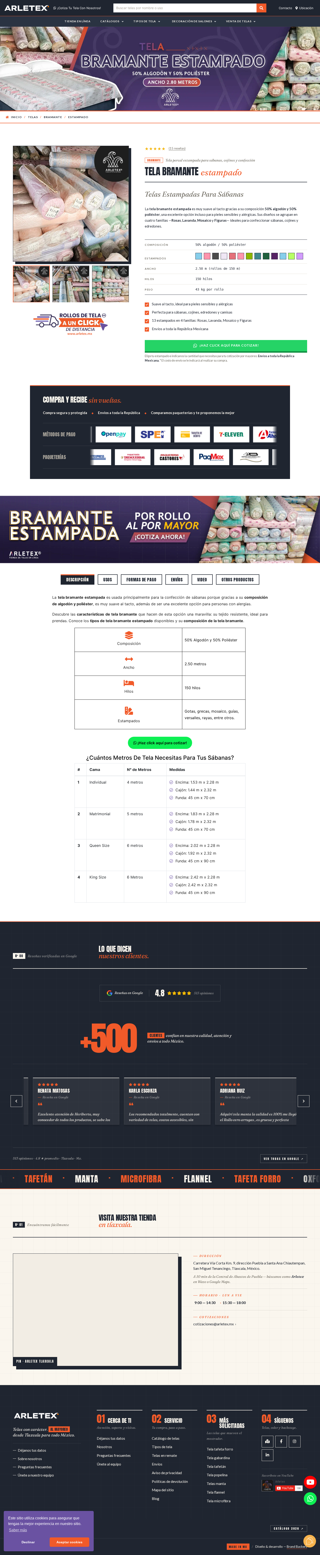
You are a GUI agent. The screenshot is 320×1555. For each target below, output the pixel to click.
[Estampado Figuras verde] (266, 256)
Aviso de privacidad (167, 1461)
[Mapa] (267, 1430)
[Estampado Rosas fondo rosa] (207, 256)
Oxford (261, 1168)
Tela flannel (216, 1481)
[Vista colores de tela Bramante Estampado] (70, 284)
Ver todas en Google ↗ (284, 1147)
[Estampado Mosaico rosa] (241, 256)
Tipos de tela (162, 1435)
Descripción (77, 568)
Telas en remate (164, 1444)
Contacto (285, 8)
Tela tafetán (216, 1455)
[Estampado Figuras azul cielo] (283, 256)
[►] (303, 1090)
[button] (24, 524)
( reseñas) (177, 148)
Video (202, 568)
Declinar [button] (28, 1542)
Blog (155, 1487)
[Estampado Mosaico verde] (249, 256)
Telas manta (216, 1472)
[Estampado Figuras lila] (300, 256)
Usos (107, 568)
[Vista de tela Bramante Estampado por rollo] (110, 284)
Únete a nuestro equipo (36, 1464)
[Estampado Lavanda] (224, 256)
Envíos (177, 568)
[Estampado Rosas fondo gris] (215, 256)
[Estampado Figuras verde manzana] (291, 256)
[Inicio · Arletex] (36, 1404)
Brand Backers (297, 1535)
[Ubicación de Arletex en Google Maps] (95, 1298)
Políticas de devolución (170, 1470)
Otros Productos (238, 568)
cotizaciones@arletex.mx (213, 1312)
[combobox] (185, 8)
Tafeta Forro (202, 1168)
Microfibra (85, 1168)
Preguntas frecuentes (35, 1456)
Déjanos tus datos (32, 1439)
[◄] (16, 1090)
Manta (31, 1168)
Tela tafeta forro (220, 1438)
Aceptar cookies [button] (69, 1542)
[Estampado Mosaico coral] (232, 256)
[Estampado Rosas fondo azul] (198, 256)
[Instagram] (295, 1430)
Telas (33, 117)
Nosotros (104, 1435)
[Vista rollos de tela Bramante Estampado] (31, 284)
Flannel (142, 1168)
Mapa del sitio (163, 1479)
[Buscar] (262, 8)
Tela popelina (217, 1464)
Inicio (16, 117)
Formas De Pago (141, 568)
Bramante (53, 117)
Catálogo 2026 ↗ (289, 1517)
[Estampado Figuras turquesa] (257, 256)
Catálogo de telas (165, 1427)
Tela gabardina (218, 1446)
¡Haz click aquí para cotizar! (229, 345)
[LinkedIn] (267, 1444)
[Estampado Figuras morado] (274, 256)
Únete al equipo (109, 1453)
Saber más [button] (18, 1530)
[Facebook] (281, 1430)
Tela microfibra (219, 1490)
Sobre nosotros (30, 1447)
